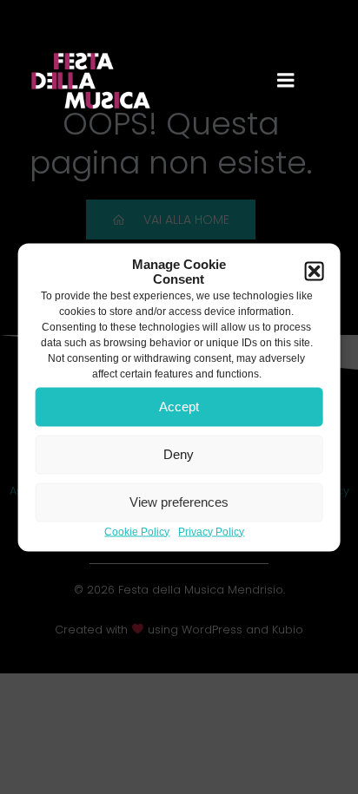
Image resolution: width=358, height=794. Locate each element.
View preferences (179, 502)
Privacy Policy (211, 531)
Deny (178, 454)
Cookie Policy (136, 531)
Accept (179, 406)
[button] (313, 270)
